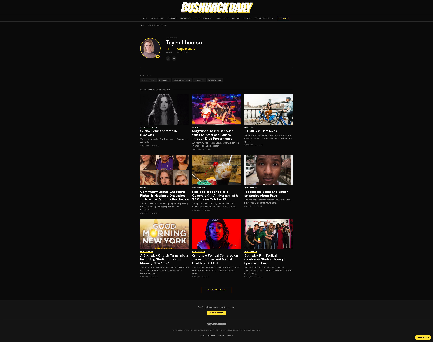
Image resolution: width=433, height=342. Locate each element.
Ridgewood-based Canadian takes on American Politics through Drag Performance (212, 134)
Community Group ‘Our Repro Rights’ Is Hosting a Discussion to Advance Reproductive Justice (164, 195)
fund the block (423, 337)
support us (284, 18)
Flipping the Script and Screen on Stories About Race (266, 193)
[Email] (174, 58)
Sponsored (199, 80)
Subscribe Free (216, 313)
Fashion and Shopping (264, 18)
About (202, 335)
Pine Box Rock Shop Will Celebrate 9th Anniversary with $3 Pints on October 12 (215, 195)
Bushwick (247, 18)
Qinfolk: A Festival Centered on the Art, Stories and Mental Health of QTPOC (215, 259)
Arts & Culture (157, 18)
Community (172, 18)
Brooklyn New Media (253, 330)
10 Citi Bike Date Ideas (260, 131)
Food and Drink (222, 18)
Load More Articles (216, 290)
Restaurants (186, 18)
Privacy (230, 335)
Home (142, 25)
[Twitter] (168, 58)
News (145, 18)
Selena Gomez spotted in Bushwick (158, 133)
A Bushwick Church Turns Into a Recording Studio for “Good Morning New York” (164, 259)
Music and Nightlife (203, 18)
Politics (235, 18)
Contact (221, 335)
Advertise (211, 335)
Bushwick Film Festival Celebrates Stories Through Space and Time (264, 259)
